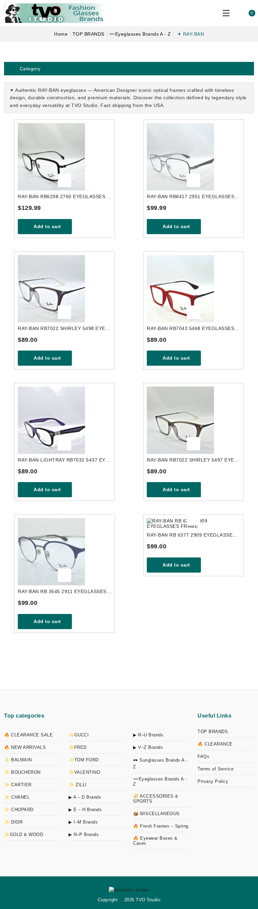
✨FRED (78, 747)
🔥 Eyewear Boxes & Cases (155, 841)
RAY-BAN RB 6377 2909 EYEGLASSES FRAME (193, 535)
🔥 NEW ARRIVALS (25, 747)
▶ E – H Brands (85, 809)
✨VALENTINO (84, 772)
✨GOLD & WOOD (23, 834)
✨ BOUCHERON (22, 772)
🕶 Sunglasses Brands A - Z (160, 763)
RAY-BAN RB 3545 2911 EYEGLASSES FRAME (64, 591)
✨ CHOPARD (19, 809)
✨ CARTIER (18, 784)
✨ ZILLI (78, 784)
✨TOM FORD (84, 759)
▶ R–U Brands (148, 734)
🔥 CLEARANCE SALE (28, 734)
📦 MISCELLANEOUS (156, 813)
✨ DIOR (13, 822)
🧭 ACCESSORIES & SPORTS (155, 799)
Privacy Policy (213, 781)
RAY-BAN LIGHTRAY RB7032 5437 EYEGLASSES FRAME (64, 460)
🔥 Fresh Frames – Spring (160, 826)
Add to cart (47, 226)
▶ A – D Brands (85, 797)
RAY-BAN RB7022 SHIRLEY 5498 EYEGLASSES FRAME (64, 328)
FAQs (203, 756)
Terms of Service (215, 768)
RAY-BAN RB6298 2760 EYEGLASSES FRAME (64, 196)
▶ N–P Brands (84, 834)
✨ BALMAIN (18, 759)
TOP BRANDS (88, 34)
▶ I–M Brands (83, 822)
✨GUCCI (79, 734)
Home (61, 34)
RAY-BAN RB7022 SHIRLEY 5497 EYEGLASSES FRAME (193, 460)
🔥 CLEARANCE (215, 744)
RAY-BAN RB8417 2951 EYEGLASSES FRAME (193, 196)
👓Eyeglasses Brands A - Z (140, 34)
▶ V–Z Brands (148, 747)
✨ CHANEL (17, 797)
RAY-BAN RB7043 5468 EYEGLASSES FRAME (193, 328)
